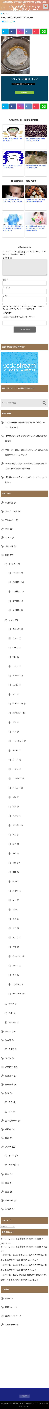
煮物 (14, 807)
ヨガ (7, 1183)
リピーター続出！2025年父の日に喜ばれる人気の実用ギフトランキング (13, 228)
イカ (14, 900)
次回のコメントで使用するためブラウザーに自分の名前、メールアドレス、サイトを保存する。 (24, 308)
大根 (14, 947)
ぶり (14, 919)
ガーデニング (11, 511)
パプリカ (16, 984)
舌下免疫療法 (11, 1121)
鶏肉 (14, 853)
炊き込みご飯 (18, 704)
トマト (15, 666)
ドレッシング (18, 741)
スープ (15, 760)
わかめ (15, 685)
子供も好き (17, 994)
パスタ (15, 769)
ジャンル (12, 564)
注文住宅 (9, 1067)
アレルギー (10, 520)
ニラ (14, 975)
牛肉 (14, 872)
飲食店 (8, 1040)
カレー (15, 638)
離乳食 (11, 1004)
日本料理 (16, 591)
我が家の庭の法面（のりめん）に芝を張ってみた (36, 166)
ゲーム (11, 1156)
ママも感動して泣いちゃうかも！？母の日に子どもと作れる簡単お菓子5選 (35, 228)
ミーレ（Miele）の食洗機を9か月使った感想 (21, 1239)
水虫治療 (9, 1201)
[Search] (44, 403)
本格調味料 (17, 713)
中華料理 (16, 601)
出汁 (14, 722)
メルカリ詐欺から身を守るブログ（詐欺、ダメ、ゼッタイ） (13, 200)
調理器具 (12, 1022)
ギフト (8, 538)
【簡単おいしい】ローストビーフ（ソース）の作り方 (26, 479)
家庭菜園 (9, 503)
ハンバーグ (17, 779)
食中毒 (11, 1049)
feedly (25, 92)
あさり (15, 891)
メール (6, 288)
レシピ (11, 620)
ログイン (9, 1299)
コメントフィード (13, 1316)
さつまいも (17, 956)
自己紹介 (24, 1396)
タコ (14, 694)
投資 (7, 1138)
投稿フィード (11, 1307)
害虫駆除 (9, 1085)
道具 (10, 1112)
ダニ (7, 529)
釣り (7, 1093)
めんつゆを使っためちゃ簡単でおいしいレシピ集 (35, 139)
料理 (7, 555)
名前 (5, 280)
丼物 (14, 797)
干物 (10, 1102)
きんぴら (16, 825)
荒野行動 (12, 1165)
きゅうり (16, 676)
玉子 (14, 844)
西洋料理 (16, 582)
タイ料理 (16, 610)
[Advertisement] (24, 1358)
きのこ (15, 966)
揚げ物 (15, 750)
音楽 (7, 1174)
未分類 (8, 1209)
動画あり (9, 1076)
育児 (7, 1192)
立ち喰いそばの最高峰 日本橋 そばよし (13, 139)
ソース (15, 648)
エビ (14, 928)
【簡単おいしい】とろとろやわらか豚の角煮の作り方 (35, 200)
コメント (7, 258)
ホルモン (16, 629)
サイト (5, 296)
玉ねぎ (15, 938)
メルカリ (9, 546)
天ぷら (15, 816)
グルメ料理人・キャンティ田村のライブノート (24, 8)
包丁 (10, 1013)
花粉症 (8, 1129)
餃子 (14, 835)
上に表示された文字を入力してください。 (19, 317)
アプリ (8, 1147)
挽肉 (14, 657)
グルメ (8, 1032)
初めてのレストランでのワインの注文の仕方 (13, 166)
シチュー (16, 788)
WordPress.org (11, 1325)
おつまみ (16, 573)
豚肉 (14, 863)
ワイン (8, 1058)
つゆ (14, 732)
